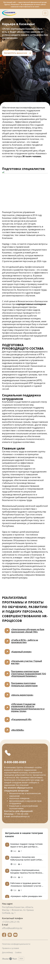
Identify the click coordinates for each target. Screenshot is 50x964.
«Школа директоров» (22, 695)
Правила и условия (10, 948)
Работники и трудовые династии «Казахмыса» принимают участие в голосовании (26, 884)
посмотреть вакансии (15, 53)
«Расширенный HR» (21, 719)
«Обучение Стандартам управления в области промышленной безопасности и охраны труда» (27, 707)
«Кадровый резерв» (21, 651)
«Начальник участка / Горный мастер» (26, 662)
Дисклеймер (7, 952)
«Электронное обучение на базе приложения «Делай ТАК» (27, 630)
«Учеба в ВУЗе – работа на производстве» (24, 641)
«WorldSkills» (17, 730)
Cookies (18, 952)
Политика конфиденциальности (16, 944)
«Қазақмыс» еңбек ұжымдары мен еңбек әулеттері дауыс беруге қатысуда (26, 897)
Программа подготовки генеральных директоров (24, 684)
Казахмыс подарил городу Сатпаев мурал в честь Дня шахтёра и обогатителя (26, 845)
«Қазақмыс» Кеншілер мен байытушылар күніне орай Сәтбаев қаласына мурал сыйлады (26, 858)
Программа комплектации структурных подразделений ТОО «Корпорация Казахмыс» (28, 673)
